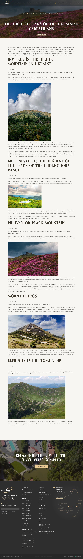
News (30, 13)
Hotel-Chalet (25, 520)
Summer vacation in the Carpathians (44, 525)
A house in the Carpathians (28, 540)
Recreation (41, 497)
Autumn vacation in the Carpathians (44, 528)
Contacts (24, 494)
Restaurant (36, 2)
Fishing (40, 499)
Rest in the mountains (46, 53)
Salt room (41, 513)
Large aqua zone (42, 492)
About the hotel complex (27, 489)
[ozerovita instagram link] (5, 498)
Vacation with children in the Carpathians (28, 543)
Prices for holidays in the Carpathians (27, 547)
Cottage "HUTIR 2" (26, 510)
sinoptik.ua (4, 513)
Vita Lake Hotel (25, 523)
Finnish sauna (42, 515)
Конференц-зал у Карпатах (45, 494)
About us (50, 2)
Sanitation (43, 2)
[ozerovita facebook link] (2, 498)
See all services (42, 502)
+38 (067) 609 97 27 (62, 3)
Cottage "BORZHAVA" (27, 500)
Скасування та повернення (46, 556)
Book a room (78, 3)
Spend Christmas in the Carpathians (27, 535)
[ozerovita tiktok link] (12, 498)
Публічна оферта (36, 556)
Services (29, 2)
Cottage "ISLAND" (26, 505)
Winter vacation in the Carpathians (46, 531)
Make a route (59, 497)
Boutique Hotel (25, 525)
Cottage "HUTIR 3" (26, 513)
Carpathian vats (42, 508)
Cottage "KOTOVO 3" (26, 518)
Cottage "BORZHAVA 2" (27, 503)
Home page (22, 13)
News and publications (27, 492)
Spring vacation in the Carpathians (46, 533)
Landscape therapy (43, 510)
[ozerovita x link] (9, 498)
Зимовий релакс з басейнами (29, 537)
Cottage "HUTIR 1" (26, 508)
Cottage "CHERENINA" (27, 515)
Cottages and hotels (19, 2)
